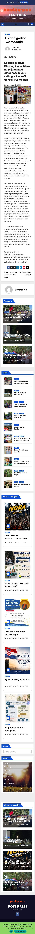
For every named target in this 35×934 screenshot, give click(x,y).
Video (6, 352)
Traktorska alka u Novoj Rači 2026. (17, 356)
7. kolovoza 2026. (13, 590)
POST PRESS (17, 15)
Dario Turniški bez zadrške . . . (21, 451)
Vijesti (7, 34)
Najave (16, 436)
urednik (16, 47)
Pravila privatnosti (20, 931)
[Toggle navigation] (16, 24)
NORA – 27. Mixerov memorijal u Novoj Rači (17, 315)
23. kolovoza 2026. (13, 845)
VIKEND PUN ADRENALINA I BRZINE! (17, 862)
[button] (29, 24)
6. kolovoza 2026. (13, 638)
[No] (33, 928)
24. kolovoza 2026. (13, 824)
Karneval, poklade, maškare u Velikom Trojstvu (10, 274)
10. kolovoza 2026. (13, 887)
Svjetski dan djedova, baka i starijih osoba (22, 439)
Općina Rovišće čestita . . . (19, 428)
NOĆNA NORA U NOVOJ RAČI (17, 336)
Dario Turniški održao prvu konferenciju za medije (22, 463)
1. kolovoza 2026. (13, 734)
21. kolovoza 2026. (13, 542)
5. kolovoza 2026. (13, 686)
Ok (11, 931)
